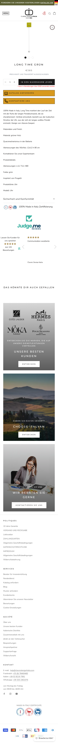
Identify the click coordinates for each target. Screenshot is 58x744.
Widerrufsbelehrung (11, 559)
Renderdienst (8, 578)
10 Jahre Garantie (10, 526)
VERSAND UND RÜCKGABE (15, 530)
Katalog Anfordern (21, 93)
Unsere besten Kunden (12, 626)
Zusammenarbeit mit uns (13, 634)
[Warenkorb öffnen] (54, 13)
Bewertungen (9, 603)
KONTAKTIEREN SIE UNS (29, 505)
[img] (10, 243)
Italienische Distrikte (11, 630)
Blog (5, 587)
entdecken (29, 364)
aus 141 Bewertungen (8, 248)
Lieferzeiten (8, 534)
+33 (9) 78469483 (20, 673)
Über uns (7, 622)
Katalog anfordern (10, 582)
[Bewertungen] (29, 222)
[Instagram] (10, 693)
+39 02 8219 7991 (17, 676)
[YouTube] (17, 693)
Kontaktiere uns (19, 101)
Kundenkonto (9, 595)
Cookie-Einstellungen (12, 607)
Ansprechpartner (10, 647)
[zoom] (52, 27)
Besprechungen (9, 643)
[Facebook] (4, 693)
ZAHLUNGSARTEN (11, 538)
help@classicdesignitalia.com (22, 670)
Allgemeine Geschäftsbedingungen (18, 543)
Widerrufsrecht (9, 655)
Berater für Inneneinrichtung (15, 574)
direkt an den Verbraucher (14, 639)
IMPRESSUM (8, 551)
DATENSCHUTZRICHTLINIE (15, 547)
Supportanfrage (9, 651)
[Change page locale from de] (56, 2)
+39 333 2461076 (20, 680)
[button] (24, 247)
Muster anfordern (10, 591)
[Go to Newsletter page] (44, 13)
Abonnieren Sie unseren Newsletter (18, 599)
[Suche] (49, 13)
